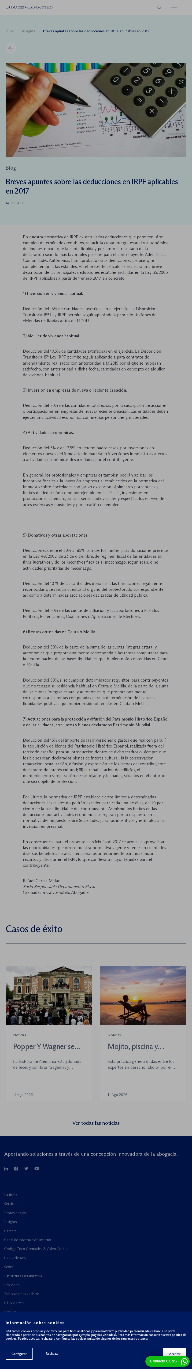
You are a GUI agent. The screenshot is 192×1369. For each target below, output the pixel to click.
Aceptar (175, 1354)
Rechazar (52, 1353)
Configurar (19, 1354)
